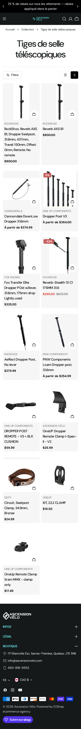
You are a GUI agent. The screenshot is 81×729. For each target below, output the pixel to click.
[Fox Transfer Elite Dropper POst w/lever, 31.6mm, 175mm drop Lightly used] (21, 255)
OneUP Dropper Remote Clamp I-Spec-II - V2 (60, 436)
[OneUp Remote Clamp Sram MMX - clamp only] (21, 547)
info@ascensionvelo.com (25, 661)
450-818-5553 (18, 668)
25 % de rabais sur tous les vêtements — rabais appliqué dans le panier (40, 6)
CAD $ (24, 680)
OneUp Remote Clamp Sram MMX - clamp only (20, 579)
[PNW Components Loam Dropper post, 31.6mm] (59, 332)
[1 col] (65, 75)
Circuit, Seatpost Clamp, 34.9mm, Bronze (16, 508)
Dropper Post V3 (55, 216)
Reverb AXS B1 (53, 129)
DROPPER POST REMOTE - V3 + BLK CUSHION (18, 436)
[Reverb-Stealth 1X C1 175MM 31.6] (59, 255)
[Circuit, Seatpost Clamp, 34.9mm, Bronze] (21, 475)
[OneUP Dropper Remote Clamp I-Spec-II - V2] (59, 404)
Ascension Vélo (24, 707)
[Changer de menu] (4, 19)
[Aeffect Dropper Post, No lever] (21, 332)
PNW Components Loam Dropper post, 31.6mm (57, 364)
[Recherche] (64, 19)
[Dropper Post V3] (59, 189)
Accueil (10, 29)
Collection (27, 29)
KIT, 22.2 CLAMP (54, 503)
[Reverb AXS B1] (59, 101)
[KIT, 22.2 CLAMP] (59, 475)
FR (4, 680)
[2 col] (74, 75)
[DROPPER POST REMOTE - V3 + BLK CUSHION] (21, 404)
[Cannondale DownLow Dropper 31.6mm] (21, 189)
